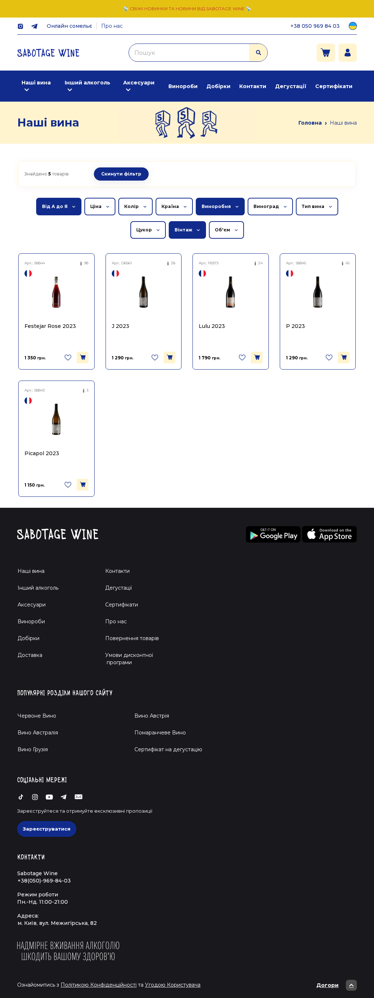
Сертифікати (333, 86)
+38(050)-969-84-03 (44, 880)
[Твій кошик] (326, 53)
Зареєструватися (46, 829)
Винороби (183, 86)
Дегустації (290, 86)
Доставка (30, 655)
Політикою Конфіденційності (99, 985)
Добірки (218, 86)
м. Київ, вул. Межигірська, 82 (57, 923)
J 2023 (120, 326)
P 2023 (295, 326)
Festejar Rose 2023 (50, 326)
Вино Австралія (38, 732)
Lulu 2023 (212, 326)
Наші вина (36, 82)
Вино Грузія (33, 749)
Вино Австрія (151, 715)
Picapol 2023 (41, 453)
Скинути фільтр (121, 174)
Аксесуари (138, 82)
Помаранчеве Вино (160, 732)
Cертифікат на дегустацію (168, 749)
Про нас (112, 26)
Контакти (252, 86)
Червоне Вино (37, 715)
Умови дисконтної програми (126, 659)
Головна (310, 123)
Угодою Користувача (173, 985)
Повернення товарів (132, 638)
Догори (327, 985)
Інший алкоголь (87, 82)
